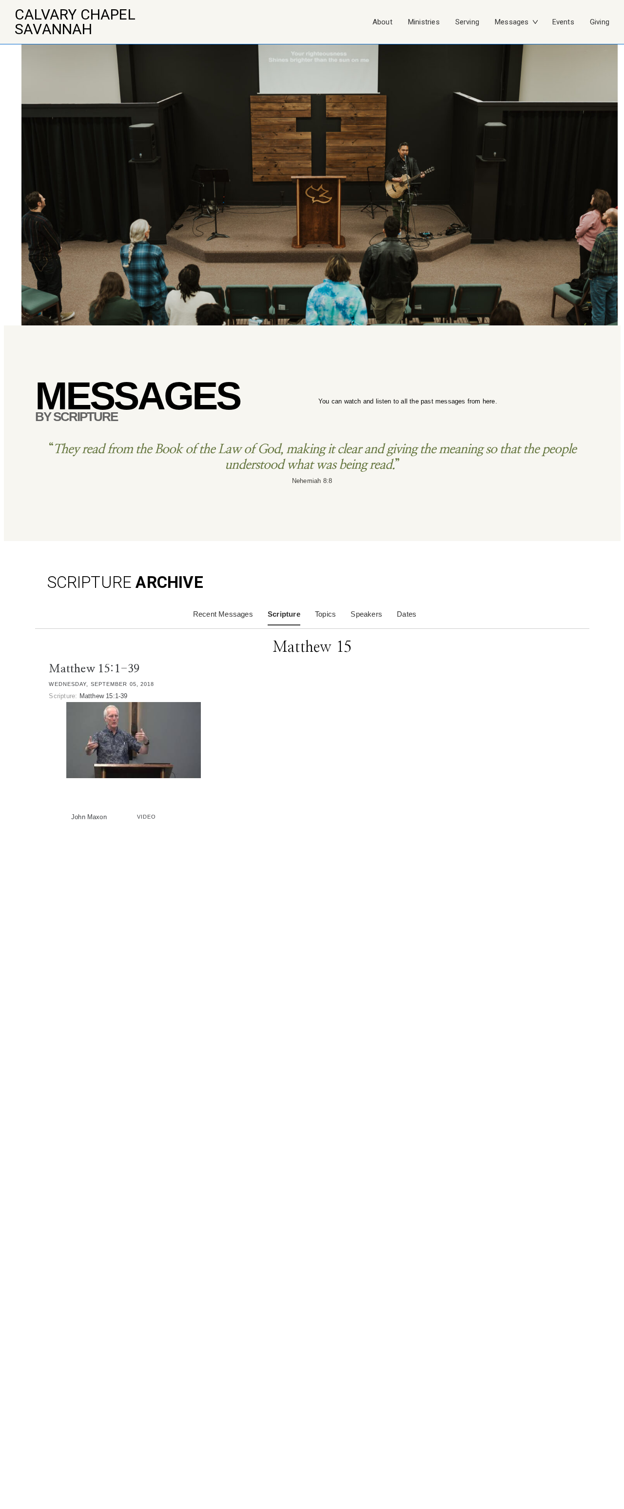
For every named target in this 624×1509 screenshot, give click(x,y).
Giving (599, 22)
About (382, 22)
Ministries (424, 22)
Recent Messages (223, 614)
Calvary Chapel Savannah (75, 22)
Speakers (366, 614)
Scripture (284, 614)
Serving (467, 22)
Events (563, 22)
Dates (406, 614)
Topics (325, 614)
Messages (512, 22)
